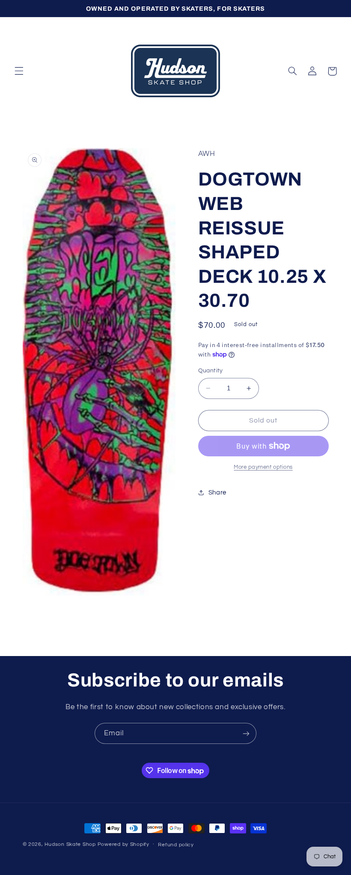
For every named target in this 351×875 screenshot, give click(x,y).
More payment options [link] (263, 467)
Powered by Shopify (123, 844)
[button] (19, 71)
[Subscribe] (246, 733)
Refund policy (176, 844)
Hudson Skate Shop (70, 844)
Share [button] (217, 492)
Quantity (210, 371)
